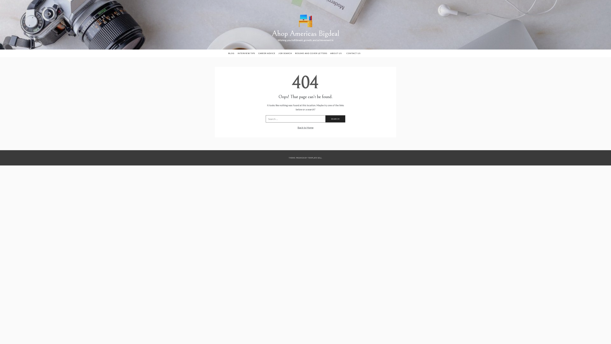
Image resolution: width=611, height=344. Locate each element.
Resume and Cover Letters (311, 53)
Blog (231, 53)
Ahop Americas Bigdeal (305, 33)
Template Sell (315, 158)
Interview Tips (246, 53)
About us (336, 53)
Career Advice (266, 53)
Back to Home (305, 127)
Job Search (285, 53)
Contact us (353, 53)
